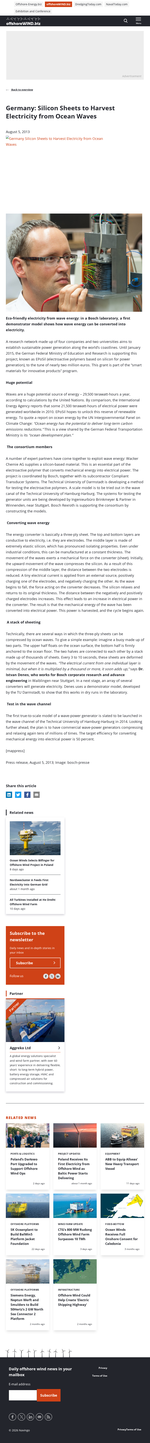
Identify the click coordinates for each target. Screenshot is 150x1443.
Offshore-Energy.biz (29, 4)
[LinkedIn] (58, 976)
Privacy (103, 1368)
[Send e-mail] (39, 1417)
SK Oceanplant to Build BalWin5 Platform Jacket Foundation (24, 1237)
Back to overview (22, 89)
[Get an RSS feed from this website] (48, 1417)
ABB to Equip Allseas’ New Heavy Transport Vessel (122, 1164)
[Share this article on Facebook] (27, 795)
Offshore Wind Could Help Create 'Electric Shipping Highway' (74, 1300)
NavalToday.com (117, 4)
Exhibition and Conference (33, 11)
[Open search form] (125, 21)
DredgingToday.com (88, 4)
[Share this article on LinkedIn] (9, 795)
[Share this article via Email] (36, 795)
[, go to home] (23, 21)
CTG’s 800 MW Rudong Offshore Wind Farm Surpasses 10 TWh (75, 1234)
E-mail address (19, 1384)
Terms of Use (99, 1375)
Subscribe (24, 963)
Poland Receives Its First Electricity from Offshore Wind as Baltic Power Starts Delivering (74, 1168)
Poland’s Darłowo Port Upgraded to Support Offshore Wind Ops (24, 1166)
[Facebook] (45, 976)
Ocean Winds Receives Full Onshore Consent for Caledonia (121, 1237)
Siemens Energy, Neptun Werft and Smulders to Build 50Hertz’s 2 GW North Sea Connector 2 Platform (27, 1307)
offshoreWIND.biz (58, 4)
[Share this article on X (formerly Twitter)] (18, 795)
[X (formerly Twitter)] (51, 976)
